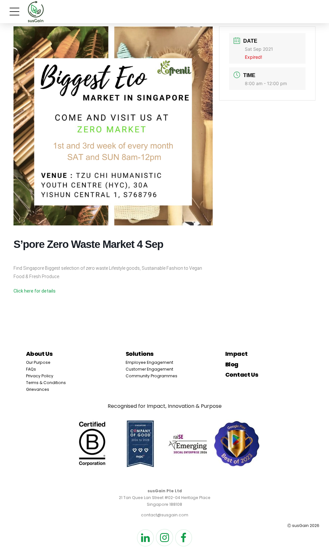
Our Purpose (38, 362)
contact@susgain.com (164, 515)
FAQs (31, 369)
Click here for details (34, 291)
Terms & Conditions (46, 382)
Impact (236, 354)
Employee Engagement (149, 362)
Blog (231, 364)
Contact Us (241, 375)
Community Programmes (151, 376)
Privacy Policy (39, 376)
